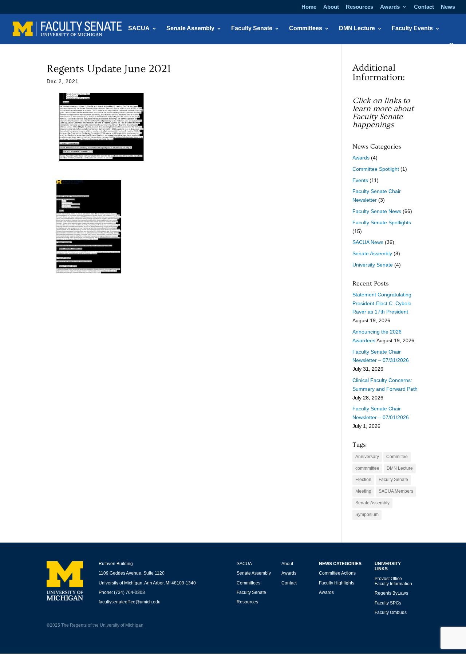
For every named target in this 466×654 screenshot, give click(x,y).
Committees (305, 28)
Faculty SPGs (388, 603)
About (331, 7)
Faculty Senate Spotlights (381, 222)
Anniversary (367, 456)
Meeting (363, 491)
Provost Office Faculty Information (393, 581)
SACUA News (367, 242)
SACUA (139, 28)
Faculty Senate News (376, 211)
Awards (390, 7)
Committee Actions (337, 573)
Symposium (367, 514)
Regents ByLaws (391, 593)
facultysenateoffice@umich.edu (130, 601)
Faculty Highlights (336, 583)
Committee (397, 456)
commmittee (367, 468)
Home (308, 7)
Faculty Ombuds (391, 612)
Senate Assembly (190, 28)
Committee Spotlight (375, 169)
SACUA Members (396, 491)
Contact (424, 7)
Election (363, 479)
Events (360, 180)
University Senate (372, 265)
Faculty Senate (251, 28)
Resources (359, 7)
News (448, 7)
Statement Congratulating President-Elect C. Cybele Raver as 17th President (381, 303)
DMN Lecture (357, 28)
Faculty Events (412, 28)
